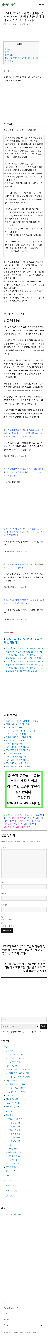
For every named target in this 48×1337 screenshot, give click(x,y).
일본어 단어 (8, 1196)
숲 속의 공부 (9, 4)
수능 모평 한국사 (15, 1152)
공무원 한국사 (11, 1167)
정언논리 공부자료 (13, 1107)
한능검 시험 (10, 1115)
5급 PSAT (10, 1051)
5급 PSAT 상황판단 (16, 1058)
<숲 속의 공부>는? (11, 1308)
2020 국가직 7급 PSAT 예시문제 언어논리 (21, 58)
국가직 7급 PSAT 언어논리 (28, 824)
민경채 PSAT (11, 1081)
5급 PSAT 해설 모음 (14, 727)
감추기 (23, 44)
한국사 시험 (8, 1111)
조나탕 (9, 24)
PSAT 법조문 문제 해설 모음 (17, 763)
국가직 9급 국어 (12, 1095)
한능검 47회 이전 (15, 1130)
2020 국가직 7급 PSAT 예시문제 (17, 827)
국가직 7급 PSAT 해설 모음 (17, 734)
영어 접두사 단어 (10, 1191)
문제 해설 (9, 55)
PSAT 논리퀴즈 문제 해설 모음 (18, 766)
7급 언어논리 (9, 815)
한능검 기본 (15, 1123)
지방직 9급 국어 (12, 1099)
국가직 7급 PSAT (13, 1066)
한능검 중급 (15, 1137)
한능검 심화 (15, 1126)
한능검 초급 (15, 1134)
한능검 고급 (15, 1141)
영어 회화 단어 (9, 1186)
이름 (2, 882)
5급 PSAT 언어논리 (16, 1055)
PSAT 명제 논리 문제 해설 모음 (18, 747)
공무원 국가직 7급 (32, 821)
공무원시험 (21, 815)
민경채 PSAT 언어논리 (17, 1084)
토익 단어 (7, 1181)
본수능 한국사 (13, 1149)
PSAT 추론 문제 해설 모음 (16, 757)
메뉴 (43, 4)
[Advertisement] (24, 34)
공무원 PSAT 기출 (16, 818)
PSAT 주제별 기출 (13, 1103)
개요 (7, 49)
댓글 (3, 847)
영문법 (6, 1176)
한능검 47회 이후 (15, 1119)
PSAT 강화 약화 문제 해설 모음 (18, 760)
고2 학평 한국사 (14, 1160)
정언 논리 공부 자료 (13, 753)
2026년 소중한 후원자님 (13, 1214)
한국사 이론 (10, 1171)
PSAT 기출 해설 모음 (14, 744)
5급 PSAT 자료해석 (16, 1062)
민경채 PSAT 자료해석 (17, 1092)
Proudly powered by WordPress (25, 1332)
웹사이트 (4, 905)
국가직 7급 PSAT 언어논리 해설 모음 (20, 731)
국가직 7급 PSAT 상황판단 (19, 1073)
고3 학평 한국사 (14, 1156)
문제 (7, 52)
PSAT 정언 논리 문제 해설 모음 (18, 750)
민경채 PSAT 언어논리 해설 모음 (19, 737)
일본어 (6, 1325)
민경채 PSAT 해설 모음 (15, 740)
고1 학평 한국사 (14, 1163)
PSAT (22, 821)
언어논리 (30, 815)
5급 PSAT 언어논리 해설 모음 (17, 724)
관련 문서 (9, 61)
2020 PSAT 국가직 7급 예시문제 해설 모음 (23, 721)
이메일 (3, 893)
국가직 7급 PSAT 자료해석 (19, 1077)
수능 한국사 (10, 1145)
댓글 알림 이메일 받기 (8, 919)
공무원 (6, 1319)
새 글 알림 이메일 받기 (8, 926)
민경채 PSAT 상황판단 (17, 1088)
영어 (5, 1314)
